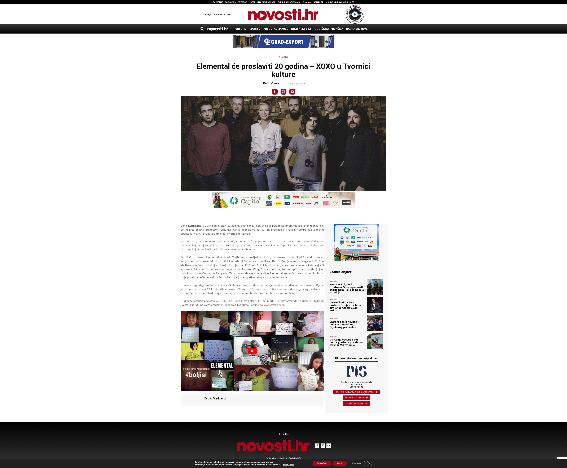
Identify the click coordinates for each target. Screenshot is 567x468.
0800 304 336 (356, 387)
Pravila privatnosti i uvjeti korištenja (280, 458)
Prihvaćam (322, 463)
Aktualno (334, 281)
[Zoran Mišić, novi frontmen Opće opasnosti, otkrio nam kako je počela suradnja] (375, 287)
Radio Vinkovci (272, 83)
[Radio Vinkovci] (192, 399)
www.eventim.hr (274, 304)
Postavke (356, 463)
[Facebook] (275, 92)
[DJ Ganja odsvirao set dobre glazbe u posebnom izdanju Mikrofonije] (375, 341)
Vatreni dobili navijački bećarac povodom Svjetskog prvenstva (344, 324)
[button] (202, 28)
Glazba (283, 57)
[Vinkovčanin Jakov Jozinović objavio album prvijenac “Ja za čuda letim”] (375, 305)
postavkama (288, 464)
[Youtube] (292, 92)
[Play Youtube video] (252, 351)
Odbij (339, 463)
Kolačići (298, 458)
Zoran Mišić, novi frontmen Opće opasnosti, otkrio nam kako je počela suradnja (347, 288)
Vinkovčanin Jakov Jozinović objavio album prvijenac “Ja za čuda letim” (345, 306)
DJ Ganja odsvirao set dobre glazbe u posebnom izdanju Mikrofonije (347, 342)
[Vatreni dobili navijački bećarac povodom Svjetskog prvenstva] (375, 323)
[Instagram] (283, 92)
